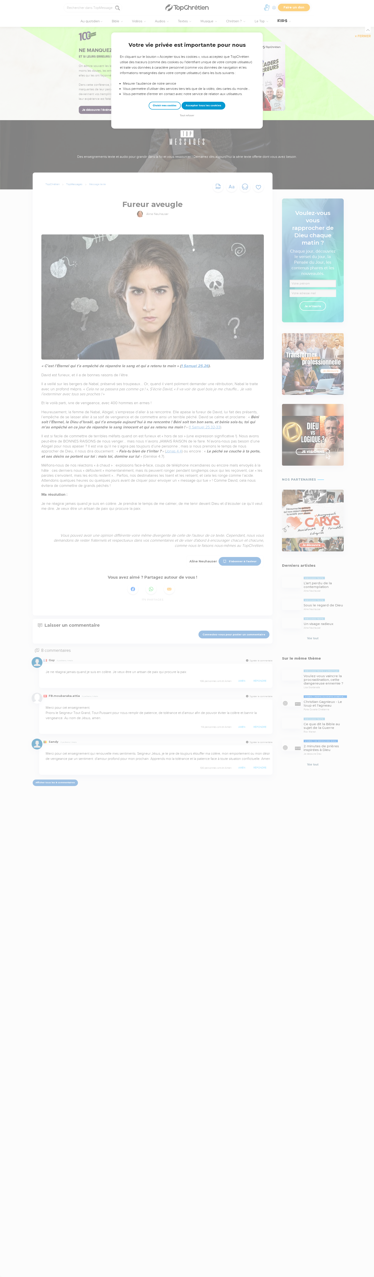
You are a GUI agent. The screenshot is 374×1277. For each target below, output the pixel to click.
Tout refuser (187, 115)
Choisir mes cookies (164, 105)
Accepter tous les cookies (203, 105)
